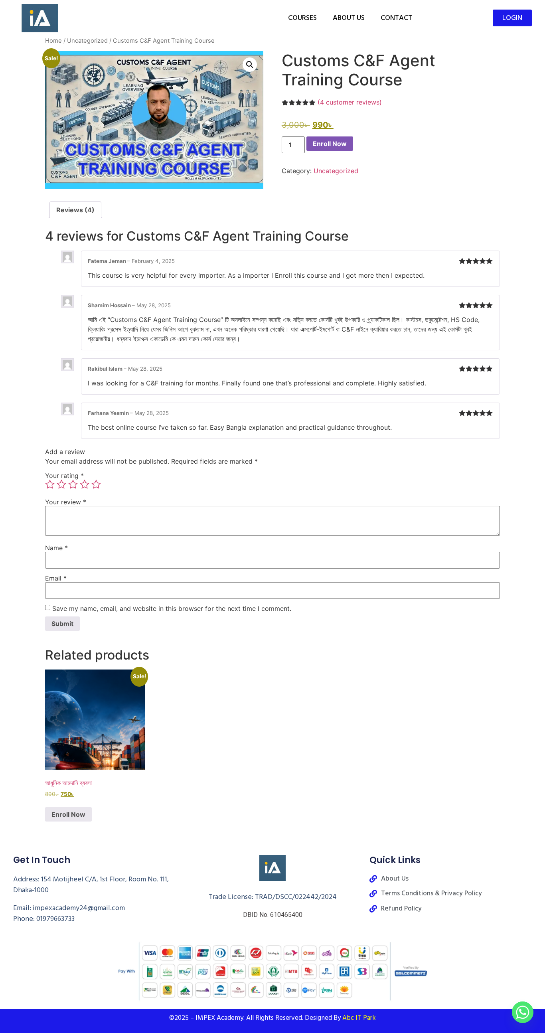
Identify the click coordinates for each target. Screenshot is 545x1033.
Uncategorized (87, 40)
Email (56, 578)
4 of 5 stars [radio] (84, 484)
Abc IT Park (359, 1017)
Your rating (64, 475)
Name (56, 548)
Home (53, 40)
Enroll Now (330, 144)
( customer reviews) (350, 102)
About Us (349, 18)
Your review (65, 502)
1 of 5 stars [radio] (50, 484)
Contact (396, 18)
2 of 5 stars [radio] (61, 484)
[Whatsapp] (522, 1012)
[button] (250, 64)
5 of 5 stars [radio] (96, 484)
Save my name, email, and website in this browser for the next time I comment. (171, 608)
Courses (302, 18)
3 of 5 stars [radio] (73, 484)
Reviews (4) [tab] (75, 210)
